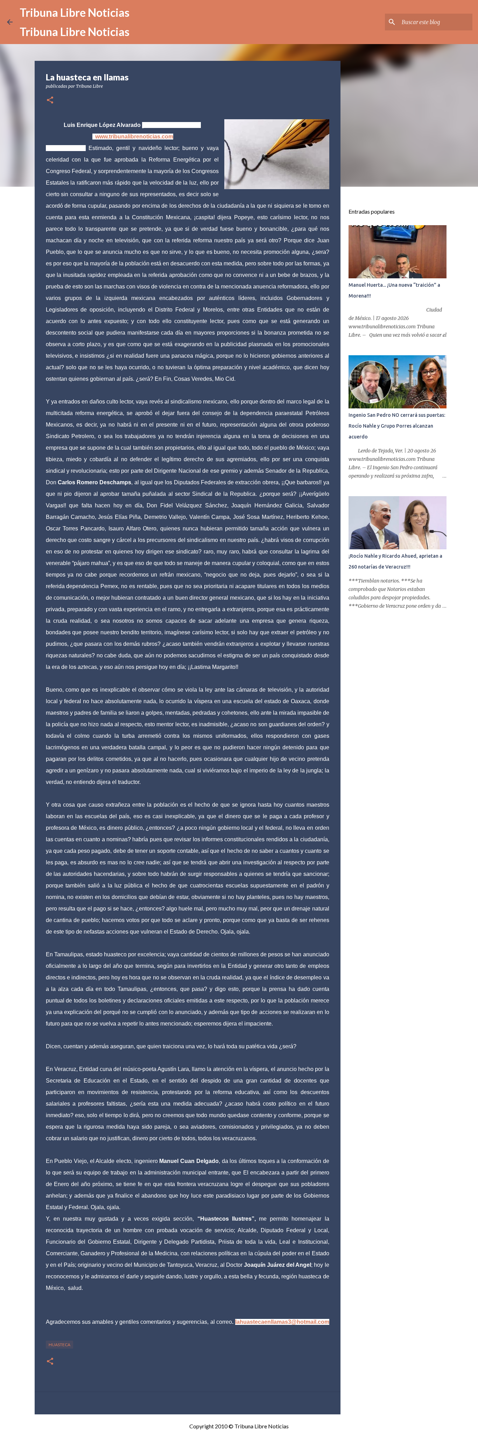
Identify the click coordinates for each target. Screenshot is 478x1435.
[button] (50, 100)
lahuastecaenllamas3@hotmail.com (282, 1322)
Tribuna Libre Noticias (74, 12)
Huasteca (59, 1344)
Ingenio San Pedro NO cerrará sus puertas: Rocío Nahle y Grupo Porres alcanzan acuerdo (397, 426)
